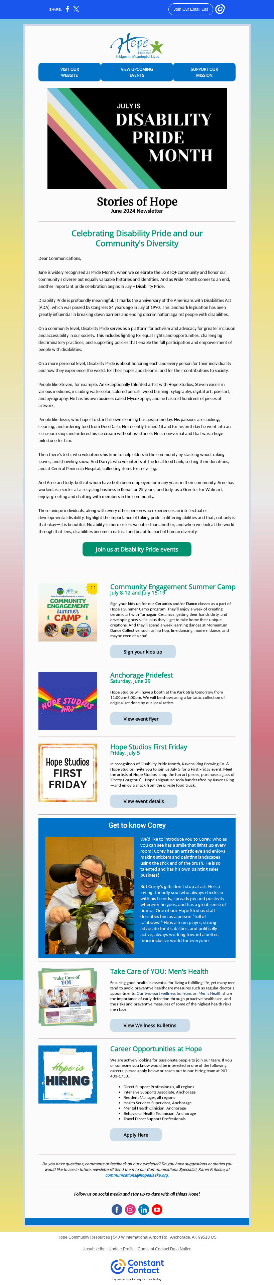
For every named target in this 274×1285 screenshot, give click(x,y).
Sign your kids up (143, 652)
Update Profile (122, 1249)
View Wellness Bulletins (150, 1025)
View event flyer (141, 719)
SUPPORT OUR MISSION (204, 72)
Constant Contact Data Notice (164, 1249)
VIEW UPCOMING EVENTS (137, 72)
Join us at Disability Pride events (137, 549)
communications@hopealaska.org (136, 1175)
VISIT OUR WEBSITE (69, 72)
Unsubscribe (94, 1249)
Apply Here (136, 1135)
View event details (144, 801)
